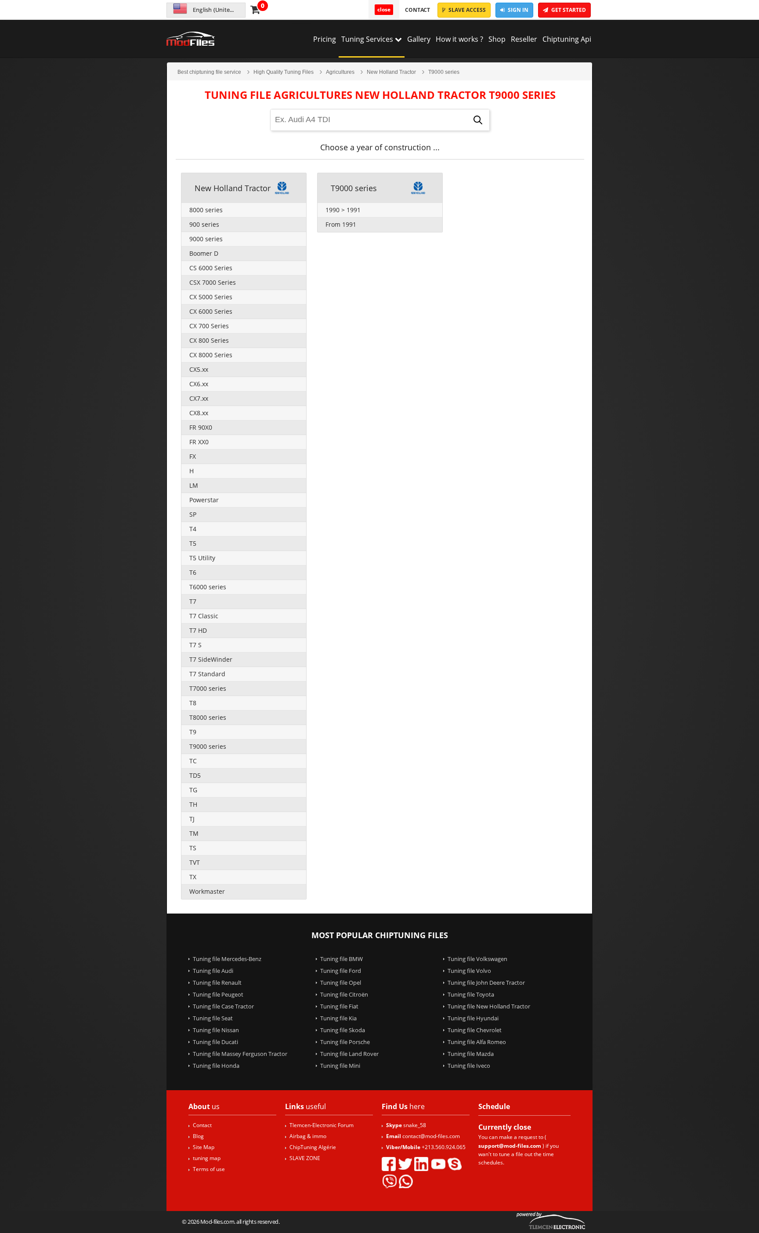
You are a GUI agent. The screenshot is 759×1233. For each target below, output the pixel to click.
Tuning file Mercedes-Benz (227, 959)
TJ (192, 819)
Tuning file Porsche (345, 1042)
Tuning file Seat (213, 1018)
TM (194, 833)
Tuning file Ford (340, 971)
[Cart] (255, 9)
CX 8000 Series (210, 355)
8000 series (206, 210)
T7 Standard (207, 674)
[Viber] (389, 1181)
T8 (192, 703)
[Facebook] (389, 1164)
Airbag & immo (307, 1136)
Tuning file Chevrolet (475, 1030)
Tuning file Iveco (469, 1066)
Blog (198, 1136)
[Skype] (455, 1164)
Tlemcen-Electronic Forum (321, 1125)
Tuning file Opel (340, 982)
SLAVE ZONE (304, 1158)
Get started (568, 10)
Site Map (203, 1147)
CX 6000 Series (210, 311)
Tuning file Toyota (471, 994)
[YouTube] (437, 1164)
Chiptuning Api (566, 39)
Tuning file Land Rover (349, 1054)
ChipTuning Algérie (312, 1147)
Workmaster (207, 891)
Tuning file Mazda (471, 1054)
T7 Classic (203, 616)
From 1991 (340, 224)
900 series (204, 224)
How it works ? (459, 39)
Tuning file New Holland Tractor (489, 1006)
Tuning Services (368, 39)
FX (192, 456)
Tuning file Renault (217, 982)
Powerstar (204, 500)
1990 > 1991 (343, 210)
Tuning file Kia (338, 1018)
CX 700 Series (209, 326)
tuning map (206, 1158)
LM (193, 485)
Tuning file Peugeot (218, 994)
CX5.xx (198, 369)
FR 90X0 (200, 427)
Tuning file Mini (340, 1066)
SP (192, 514)
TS (192, 848)
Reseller (524, 39)
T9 (192, 732)
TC (193, 761)
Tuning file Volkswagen (477, 959)
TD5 (195, 775)
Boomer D (203, 253)
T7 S (195, 645)
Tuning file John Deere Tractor (486, 982)
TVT (194, 862)
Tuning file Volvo (469, 971)
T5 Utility (202, 558)
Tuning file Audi (213, 971)
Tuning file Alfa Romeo (477, 1042)
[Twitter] (405, 1164)
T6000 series (207, 587)
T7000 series (207, 688)
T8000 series (207, 717)
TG (193, 790)
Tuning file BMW (341, 959)
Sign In (517, 10)
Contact (417, 10)
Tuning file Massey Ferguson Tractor (240, 1054)
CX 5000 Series (210, 297)
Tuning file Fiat (339, 1006)
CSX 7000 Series (212, 282)
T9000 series (207, 746)
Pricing (324, 39)
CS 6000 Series (210, 268)
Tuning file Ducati (215, 1042)
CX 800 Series (209, 340)
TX (192, 877)
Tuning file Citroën (344, 994)
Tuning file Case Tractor (223, 1006)
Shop (497, 39)
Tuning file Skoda (342, 1030)
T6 (192, 572)
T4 (192, 529)
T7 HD (198, 630)
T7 (192, 601)
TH (193, 804)
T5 (192, 543)
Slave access (466, 10)
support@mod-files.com (509, 1146)
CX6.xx (198, 384)
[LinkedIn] (421, 1164)
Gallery (418, 39)
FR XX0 (199, 442)
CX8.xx (198, 413)
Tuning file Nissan (216, 1030)
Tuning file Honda (216, 1066)
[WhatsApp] (406, 1181)
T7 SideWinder (210, 659)
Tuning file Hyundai (473, 1018)
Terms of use (209, 1169)
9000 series (206, 239)
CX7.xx (198, 398)
